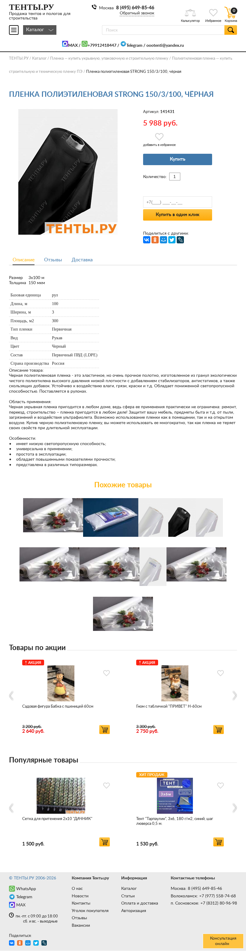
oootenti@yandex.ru (165, 45)
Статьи (128, 896)
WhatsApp (26, 889)
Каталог (129, 889)
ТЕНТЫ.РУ (18, 59)
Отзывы (79, 918)
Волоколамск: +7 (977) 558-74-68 (203, 896)
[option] (66, 695)
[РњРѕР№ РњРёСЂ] (163, 239)
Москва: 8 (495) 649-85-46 (196, 889)
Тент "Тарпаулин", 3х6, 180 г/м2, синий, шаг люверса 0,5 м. (174, 821)
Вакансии (81, 925)
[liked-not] (106, 673)
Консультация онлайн (223, 941)
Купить (177, 159)
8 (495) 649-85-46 (135, 7)
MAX (73, 45)
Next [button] (234, 695)
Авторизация (133, 911)
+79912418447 (102, 45)
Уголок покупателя (90, 911)
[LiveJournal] (180, 239)
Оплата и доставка (139, 903)
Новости (80, 896)
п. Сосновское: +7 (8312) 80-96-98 (204, 903)
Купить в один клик (178, 214)
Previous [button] (11, 695)
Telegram (134, 45)
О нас (77, 889)
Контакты (81, 903)
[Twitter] (172, 239)
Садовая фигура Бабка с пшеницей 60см (57, 707)
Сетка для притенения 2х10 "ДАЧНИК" (57, 819)
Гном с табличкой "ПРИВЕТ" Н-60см (169, 707)
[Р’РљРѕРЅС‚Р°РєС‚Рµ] (146, 239)
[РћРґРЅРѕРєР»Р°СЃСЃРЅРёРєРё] (155, 239)
